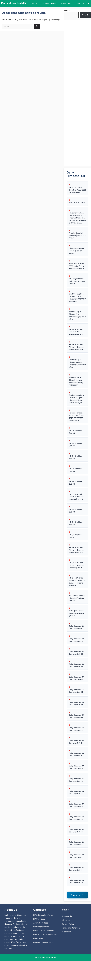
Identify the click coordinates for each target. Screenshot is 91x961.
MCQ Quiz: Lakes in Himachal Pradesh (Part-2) (77, 598)
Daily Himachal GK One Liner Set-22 (76, 716)
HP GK (34, 3)
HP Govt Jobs (66, 3)
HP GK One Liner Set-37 (75, 444)
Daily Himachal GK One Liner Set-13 (76, 843)
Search (66, 10)
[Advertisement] (77, 93)
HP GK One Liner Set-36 (75, 457)
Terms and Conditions (71, 928)
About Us (66, 920)
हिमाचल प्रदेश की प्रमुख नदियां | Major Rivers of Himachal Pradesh (77, 266)
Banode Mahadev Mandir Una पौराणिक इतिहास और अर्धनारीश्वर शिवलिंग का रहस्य (76, 416)
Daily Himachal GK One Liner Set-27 (76, 665)
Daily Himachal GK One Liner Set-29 (76, 640)
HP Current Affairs (49, 3)
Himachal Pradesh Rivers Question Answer (76, 250)
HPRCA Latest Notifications (44, 934)
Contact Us (67, 916)
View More (77, 895)
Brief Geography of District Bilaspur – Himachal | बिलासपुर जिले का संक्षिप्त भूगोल (76, 399)
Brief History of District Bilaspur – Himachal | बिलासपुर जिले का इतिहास (76, 381)
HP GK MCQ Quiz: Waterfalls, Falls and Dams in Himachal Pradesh (77, 582)
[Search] (37, 26)
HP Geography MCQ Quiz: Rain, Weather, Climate (77, 281)
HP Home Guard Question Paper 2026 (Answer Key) (77, 189)
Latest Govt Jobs (82, 3)
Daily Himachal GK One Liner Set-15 (76, 818)
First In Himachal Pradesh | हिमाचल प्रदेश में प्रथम (77, 235)
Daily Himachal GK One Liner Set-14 (76, 830)
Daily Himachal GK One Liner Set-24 (76, 703)
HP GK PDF (38, 938)
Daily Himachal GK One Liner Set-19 (76, 767)
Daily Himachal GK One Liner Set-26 (76, 678)
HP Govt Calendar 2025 (43, 942)
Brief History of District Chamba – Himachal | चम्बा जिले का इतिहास (77, 363)
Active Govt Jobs (40, 923)
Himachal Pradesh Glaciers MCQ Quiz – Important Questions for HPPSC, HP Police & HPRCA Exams (77, 218)
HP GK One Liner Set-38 (75, 432)
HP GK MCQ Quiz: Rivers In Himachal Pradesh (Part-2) (76, 550)
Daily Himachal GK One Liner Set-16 (76, 805)
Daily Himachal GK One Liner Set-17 (76, 792)
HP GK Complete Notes (43, 915)
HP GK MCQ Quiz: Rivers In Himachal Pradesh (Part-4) (76, 347)
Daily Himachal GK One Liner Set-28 (76, 652)
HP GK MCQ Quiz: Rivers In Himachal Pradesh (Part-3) (76, 496)
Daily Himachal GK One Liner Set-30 (76, 627)
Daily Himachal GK (13, 3)
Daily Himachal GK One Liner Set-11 (76, 868)
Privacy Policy (68, 924)
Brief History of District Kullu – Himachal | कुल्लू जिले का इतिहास (77, 315)
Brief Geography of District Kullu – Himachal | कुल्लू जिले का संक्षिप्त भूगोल (77, 297)
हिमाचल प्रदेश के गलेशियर (77, 203)
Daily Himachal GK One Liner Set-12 (76, 856)
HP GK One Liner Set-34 (75, 482)
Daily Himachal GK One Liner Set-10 (76, 881)
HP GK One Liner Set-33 (75, 510)
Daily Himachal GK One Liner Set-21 (76, 741)
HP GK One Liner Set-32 (75, 523)
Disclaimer (66, 932)
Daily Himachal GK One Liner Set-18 (76, 779)
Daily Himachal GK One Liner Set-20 (76, 754)
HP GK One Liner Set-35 (75, 470)
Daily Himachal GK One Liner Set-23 (76, 729)
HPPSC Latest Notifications (44, 931)
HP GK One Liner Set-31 (75, 536)
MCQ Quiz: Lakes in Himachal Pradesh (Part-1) (77, 613)
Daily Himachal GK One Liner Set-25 (76, 691)
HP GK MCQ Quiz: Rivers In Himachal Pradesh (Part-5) (76, 331)
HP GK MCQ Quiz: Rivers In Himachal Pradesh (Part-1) (76, 565)
